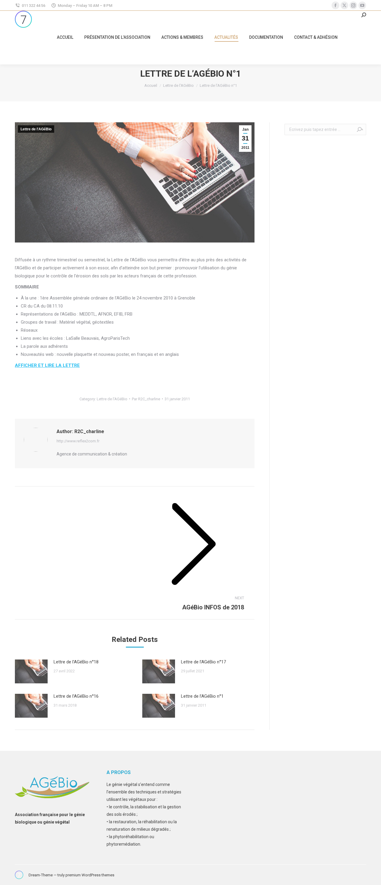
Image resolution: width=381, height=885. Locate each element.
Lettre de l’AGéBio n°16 (76, 696)
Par (146, 399)
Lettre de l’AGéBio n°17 (203, 662)
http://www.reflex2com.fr (78, 441)
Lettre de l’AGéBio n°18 (76, 662)
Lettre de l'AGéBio (36, 129)
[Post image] (31, 671)
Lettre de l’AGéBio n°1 (202, 696)
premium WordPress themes (89, 875)
